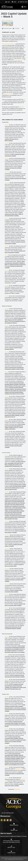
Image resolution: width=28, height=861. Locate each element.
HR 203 (6, 218)
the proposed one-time (19, 59)
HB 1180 (7, 568)
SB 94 (6, 654)
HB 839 (6, 713)
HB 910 (13, 43)
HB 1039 (7, 172)
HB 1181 (7, 583)
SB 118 (6, 270)
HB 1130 (7, 548)
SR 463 (6, 296)
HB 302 (6, 468)
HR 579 (6, 636)
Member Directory (14, 825)
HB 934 (6, 158)
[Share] (22, 28)
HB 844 (6, 521)
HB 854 (6, 767)
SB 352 (6, 396)
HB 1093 (7, 535)
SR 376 (6, 431)
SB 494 (6, 608)
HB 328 (6, 492)
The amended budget (6, 43)
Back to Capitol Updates (7, 20)
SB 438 (6, 419)
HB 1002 (21, 106)
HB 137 (6, 455)
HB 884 (6, 325)
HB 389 (6, 308)
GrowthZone (17, 789)
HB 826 (6, 696)
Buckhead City (19, 768)
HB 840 (6, 728)
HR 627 (6, 351)
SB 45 (6, 371)
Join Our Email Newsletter (7, 813)
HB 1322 (7, 182)
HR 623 (6, 246)
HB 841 (6, 745)
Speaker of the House (8, 93)
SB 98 (6, 255)
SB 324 (6, 777)
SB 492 (6, 285)
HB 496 (6, 143)
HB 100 (6, 124)
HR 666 (6, 594)
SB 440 (6, 679)
